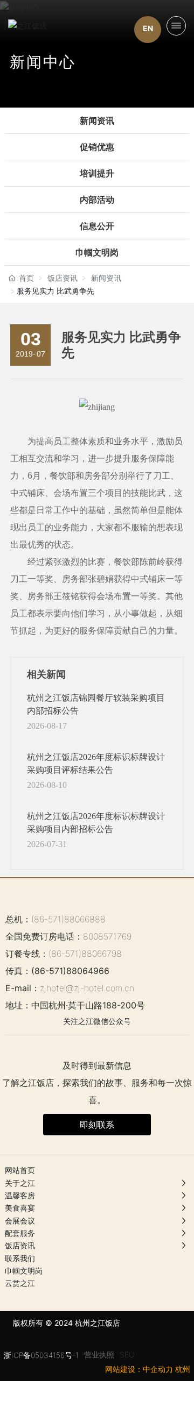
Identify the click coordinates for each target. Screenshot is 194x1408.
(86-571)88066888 (68, 919)
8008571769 (107, 936)
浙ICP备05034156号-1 (41, 1355)
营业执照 (99, 1354)
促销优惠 (97, 147)
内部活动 (97, 200)
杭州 (182, 1369)
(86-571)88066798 (85, 953)
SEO (127, 1354)
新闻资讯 (97, 121)
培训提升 (97, 173)
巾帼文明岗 (97, 252)
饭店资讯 (62, 277)
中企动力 (158, 1369)
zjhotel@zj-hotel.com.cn (87, 988)
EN (148, 28)
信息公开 (97, 226)
